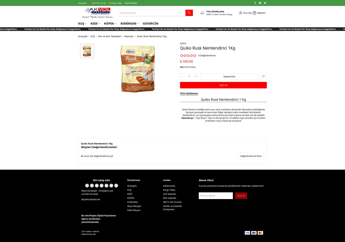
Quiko (183, 43)
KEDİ (129, 193)
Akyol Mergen (134, 206)
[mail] (265, 3)
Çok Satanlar (169, 193)
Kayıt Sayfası (131, 2)
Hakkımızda (169, 185)
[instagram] (260, 3)
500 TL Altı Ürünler (172, 202)
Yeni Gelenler (169, 198)
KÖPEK (130, 198)
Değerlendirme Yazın (251, 156)
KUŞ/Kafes (132, 202)
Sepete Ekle (229, 76)
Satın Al (223, 85)
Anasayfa (82, 3)
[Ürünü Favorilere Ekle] (263, 76)
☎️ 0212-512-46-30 (97, 3)
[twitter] (92, 185)
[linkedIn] (106, 185)
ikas (94, 234)
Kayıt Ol (241, 195)
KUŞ (93, 36)
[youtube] (111, 185)
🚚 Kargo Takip (115, 3)
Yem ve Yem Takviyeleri (109, 36)
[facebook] (255, 3)
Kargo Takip (169, 189)
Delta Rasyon (134, 210)
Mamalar (129, 36)
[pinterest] (102, 185)
